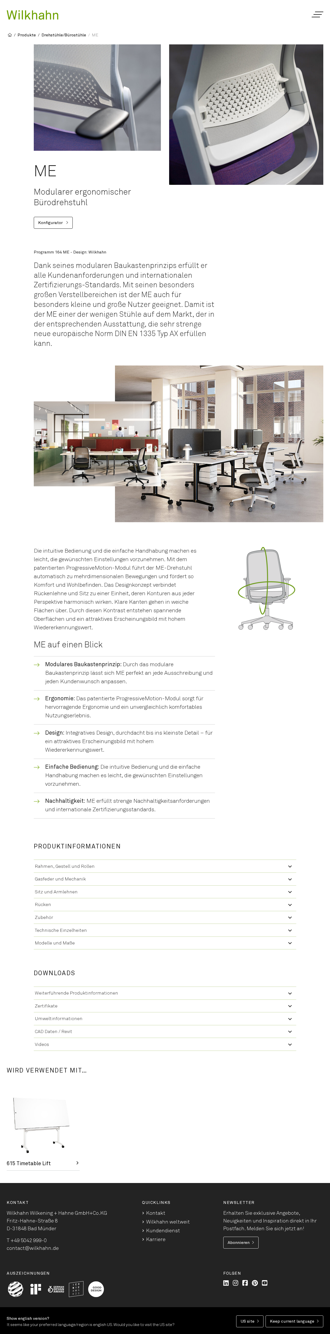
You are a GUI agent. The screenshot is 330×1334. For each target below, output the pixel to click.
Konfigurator (51, 223)
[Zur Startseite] (32, 15)
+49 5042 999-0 (29, 1240)
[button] (317, 14)
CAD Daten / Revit (53, 1031)
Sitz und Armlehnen (56, 892)
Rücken (43, 904)
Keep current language (292, 1321)
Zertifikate (46, 1006)
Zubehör (44, 917)
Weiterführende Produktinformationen (76, 993)
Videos (42, 1044)
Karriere (156, 1239)
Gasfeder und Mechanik (60, 879)
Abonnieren (239, 1243)
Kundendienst (163, 1230)
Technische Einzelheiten (61, 930)
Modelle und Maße (55, 943)
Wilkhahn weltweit (168, 1222)
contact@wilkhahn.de (33, 1248)
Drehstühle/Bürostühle (64, 35)
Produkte (27, 35)
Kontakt (155, 1213)
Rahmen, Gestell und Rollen (65, 866)
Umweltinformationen (58, 1019)
